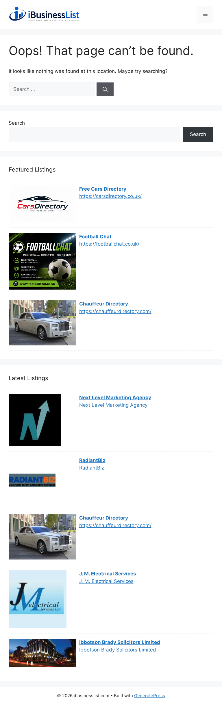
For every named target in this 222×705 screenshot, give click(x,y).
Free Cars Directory (102, 189)
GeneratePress (149, 695)
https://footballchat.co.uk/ (109, 244)
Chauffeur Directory (103, 304)
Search (17, 123)
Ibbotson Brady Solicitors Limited (119, 642)
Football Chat (95, 237)
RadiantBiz (92, 460)
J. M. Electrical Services (107, 574)
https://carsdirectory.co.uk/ (110, 196)
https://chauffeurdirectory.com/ (115, 311)
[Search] (105, 89)
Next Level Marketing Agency (115, 397)
